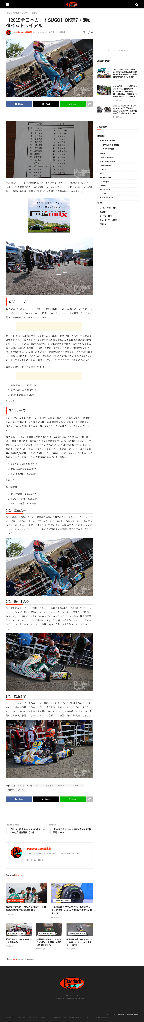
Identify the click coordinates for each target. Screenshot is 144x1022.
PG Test (103, 173)
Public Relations (107, 197)
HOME (8, 1017)
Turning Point (106, 165)
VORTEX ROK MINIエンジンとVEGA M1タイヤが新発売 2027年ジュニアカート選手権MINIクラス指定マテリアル (125, 109)
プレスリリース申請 (100, 1017)
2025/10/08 (72, 948)
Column (103, 193)
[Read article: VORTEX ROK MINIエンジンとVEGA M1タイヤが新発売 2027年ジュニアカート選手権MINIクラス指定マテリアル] (104, 109)
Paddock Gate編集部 (23, 32)
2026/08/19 (118, 80)
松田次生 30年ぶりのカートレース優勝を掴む (19, 941)
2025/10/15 (42, 948)
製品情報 (103, 212)
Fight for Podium (107, 161)
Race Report (105, 177)
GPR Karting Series (62, 900)
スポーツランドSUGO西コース (24, 785)
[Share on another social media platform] (89, 104)
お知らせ (103, 224)
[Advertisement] (49, 115)
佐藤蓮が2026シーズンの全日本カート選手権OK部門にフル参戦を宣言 (26, 908)
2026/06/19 (11, 914)
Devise (102, 153)
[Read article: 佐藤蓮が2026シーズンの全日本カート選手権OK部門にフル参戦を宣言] (26, 893)
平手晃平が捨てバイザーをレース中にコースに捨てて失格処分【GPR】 (79, 942)
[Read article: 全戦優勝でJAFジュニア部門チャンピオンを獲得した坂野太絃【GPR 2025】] (49, 929)
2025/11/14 (11, 946)
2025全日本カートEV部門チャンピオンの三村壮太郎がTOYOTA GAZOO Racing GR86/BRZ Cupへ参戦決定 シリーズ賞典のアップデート (125, 91)
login (15, 958)
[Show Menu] (7, 4)
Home (8, 13)
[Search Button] (136, 4)
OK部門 (61, 785)
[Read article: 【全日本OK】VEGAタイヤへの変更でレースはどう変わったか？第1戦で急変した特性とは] (72, 893)
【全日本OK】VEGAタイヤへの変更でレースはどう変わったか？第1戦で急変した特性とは (72, 910)
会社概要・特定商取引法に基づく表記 (29, 1017)
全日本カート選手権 (29, 13)
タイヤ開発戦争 (108, 149)
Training (103, 185)
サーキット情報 (106, 216)
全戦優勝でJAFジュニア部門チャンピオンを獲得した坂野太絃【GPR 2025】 (48, 942)
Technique (104, 181)
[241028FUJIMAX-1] (49, 215)
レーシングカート (75, 785)
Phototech (105, 189)
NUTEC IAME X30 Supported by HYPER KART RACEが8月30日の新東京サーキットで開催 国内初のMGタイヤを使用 (126, 73)
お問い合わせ (83, 1017)
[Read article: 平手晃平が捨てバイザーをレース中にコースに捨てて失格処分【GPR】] (80, 929)
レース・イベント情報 (108, 208)
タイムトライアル (47, 785)
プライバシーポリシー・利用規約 (61, 1017)
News (99, 203)
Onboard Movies (107, 157)
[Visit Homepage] (72, 4)
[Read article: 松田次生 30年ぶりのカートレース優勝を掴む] (19, 929)
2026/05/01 (57, 917)
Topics (103, 169)
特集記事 (16, 13)
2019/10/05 (41, 32)
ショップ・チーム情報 (108, 220)
